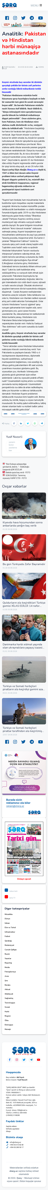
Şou (6, 980)
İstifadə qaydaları (12, 1129)
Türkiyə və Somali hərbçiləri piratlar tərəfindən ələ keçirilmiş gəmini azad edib (22, 731)
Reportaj (8, 963)
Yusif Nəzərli (14, 437)
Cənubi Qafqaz (11, 950)
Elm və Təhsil (10, 927)
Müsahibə (9, 914)
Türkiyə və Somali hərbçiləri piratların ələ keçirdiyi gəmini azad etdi (23, 689)
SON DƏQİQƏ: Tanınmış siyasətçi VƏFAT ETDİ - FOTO (15, 476)
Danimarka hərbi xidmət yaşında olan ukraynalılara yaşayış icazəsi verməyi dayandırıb (22, 648)
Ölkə (7, 1020)
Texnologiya (10, 1003)
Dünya (7, 919)
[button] (36, 5)
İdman (7, 923)
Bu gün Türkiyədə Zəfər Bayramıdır (24, 564)
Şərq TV (12, 898)
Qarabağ (8, 941)
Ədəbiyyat (9, 994)
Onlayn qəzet (24, 879)
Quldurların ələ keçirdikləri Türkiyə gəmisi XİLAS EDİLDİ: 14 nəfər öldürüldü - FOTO (24, 606)
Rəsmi (7, 954)
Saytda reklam (11, 1126)
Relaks (7, 985)
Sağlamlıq (9, 998)
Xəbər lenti (13, 891)
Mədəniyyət (9, 945)
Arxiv (7, 976)
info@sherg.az (15, 1142)
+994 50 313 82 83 (16, 1145)
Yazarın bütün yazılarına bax (13, 446)
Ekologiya (9, 1025)
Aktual (7, 989)
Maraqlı (8, 1029)
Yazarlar (8, 958)
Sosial (7, 1007)
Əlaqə (8, 1131)
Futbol (7, 936)
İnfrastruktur (10, 932)
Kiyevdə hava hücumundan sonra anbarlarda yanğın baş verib (22, 524)
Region (8, 1016)
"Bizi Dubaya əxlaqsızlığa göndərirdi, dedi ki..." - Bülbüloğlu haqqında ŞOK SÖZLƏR (16, 467)
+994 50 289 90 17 (16, 1147)
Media (7, 967)
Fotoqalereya (10, 972)
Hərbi (7, 1011)
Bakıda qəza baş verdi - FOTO (18, 472)
